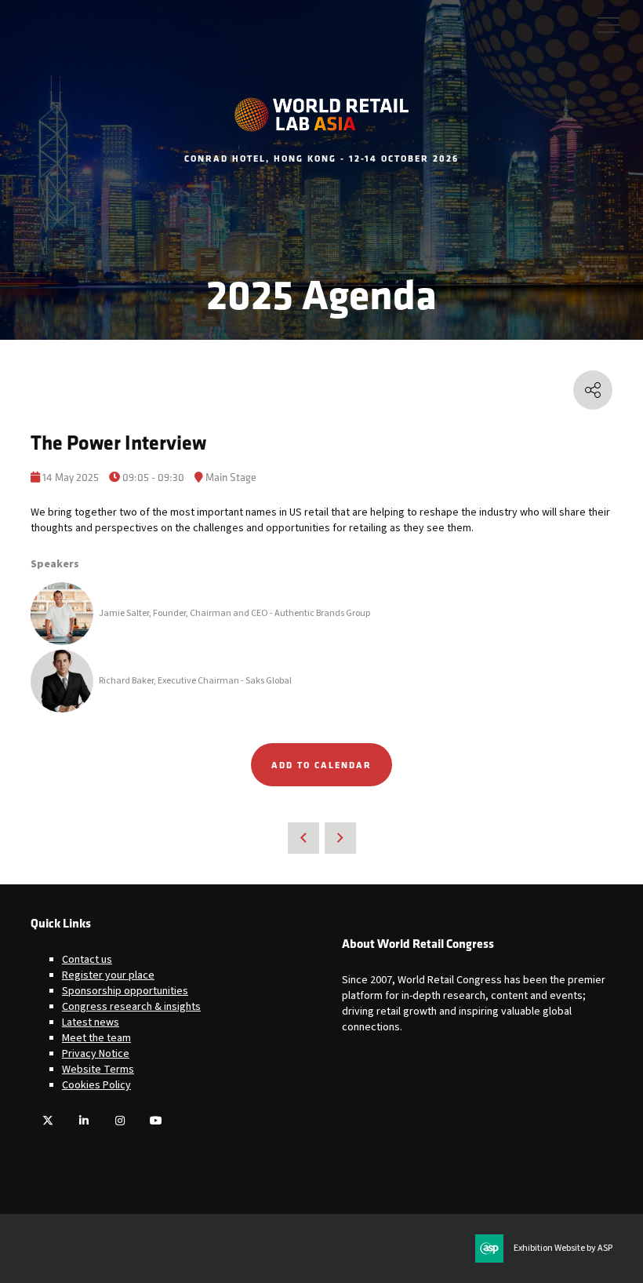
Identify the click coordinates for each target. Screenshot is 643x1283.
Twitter (47, 1121)
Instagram (119, 1121)
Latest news (90, 1022)
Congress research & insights (131, 1007)
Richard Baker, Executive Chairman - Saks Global (195, 680)
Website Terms (98, 1069)
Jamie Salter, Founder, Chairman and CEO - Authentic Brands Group (234, 613)
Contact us (87, 960)
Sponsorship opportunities (125, 991)
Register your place (108, 975)
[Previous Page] (303, 838)
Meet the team (96, 1038)
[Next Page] (340, 838)
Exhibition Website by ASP (563, 1248)
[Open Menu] (608, 24)
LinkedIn (83, 1121)
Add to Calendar (321, 764)
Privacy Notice (95, 1054)
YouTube (156, 1121)
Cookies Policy (96, 1085)
